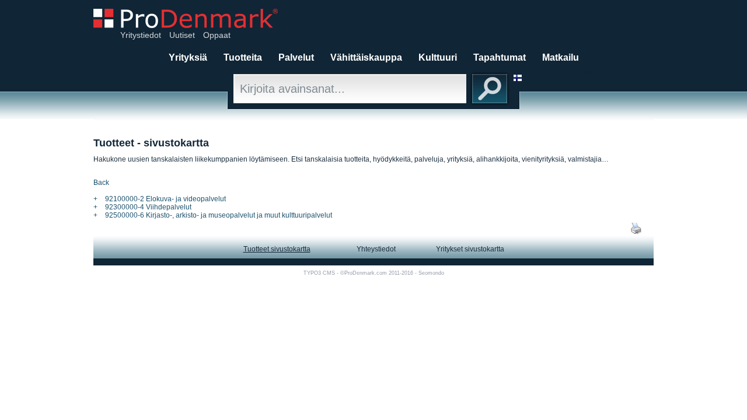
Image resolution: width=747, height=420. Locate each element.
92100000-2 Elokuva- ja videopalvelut (165, 199)
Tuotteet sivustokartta (276, 249)
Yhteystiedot (376, 249)
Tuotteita (243, 57)
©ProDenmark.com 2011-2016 (376, 273)
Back (101, 182)
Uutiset (182, 35)
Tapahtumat (499, 57)
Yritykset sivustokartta (470, 249)
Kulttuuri (437, 57)
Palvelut (296, 57)
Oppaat (217, 35)
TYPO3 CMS (319, 273)
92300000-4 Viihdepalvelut (148, 207)
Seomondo (431, 273)
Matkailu (560, 57)
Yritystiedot (140, 35)
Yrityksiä (188, 57)
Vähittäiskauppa (366, 57)
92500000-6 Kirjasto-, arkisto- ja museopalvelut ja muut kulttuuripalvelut (218, 215)
